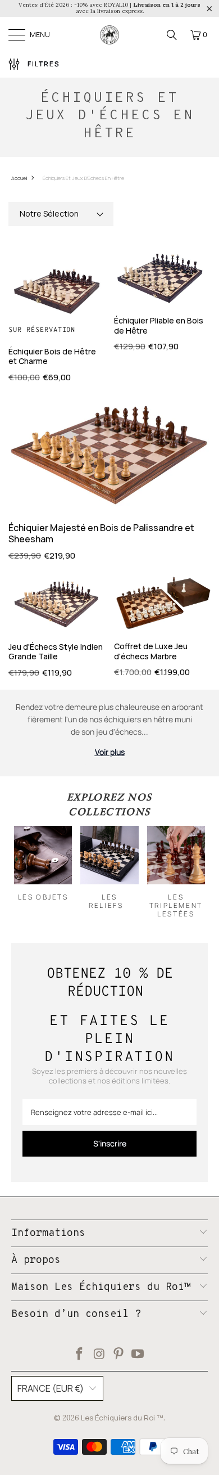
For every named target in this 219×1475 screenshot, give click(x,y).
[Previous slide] (29, 872)
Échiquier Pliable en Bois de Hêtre (158, 325)
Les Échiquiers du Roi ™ (122, 1418)
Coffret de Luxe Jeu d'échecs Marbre (151, 651)
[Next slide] (190, 872)
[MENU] (17, 35)
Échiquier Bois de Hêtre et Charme (52, 356)
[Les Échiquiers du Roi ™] (109, 35)
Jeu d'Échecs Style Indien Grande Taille (55, 651)
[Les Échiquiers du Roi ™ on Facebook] (79, 1354)
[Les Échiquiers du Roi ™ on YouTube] (138, 1354)
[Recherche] (171, 35)
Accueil (19, 178)
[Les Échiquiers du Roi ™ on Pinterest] (119, 1354)
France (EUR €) (50, 1388)
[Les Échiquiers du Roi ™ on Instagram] (99, 1354)
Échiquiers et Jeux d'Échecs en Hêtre (83, 178)
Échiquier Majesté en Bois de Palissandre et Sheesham (101, 533)
